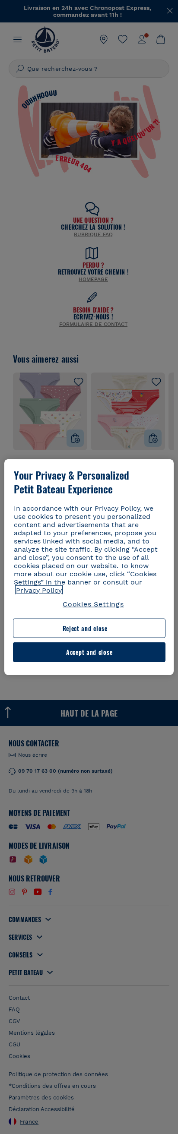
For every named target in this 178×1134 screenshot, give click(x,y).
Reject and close (85, 628)
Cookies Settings (93, 604)
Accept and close (89, 652)
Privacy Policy (39, 590)
